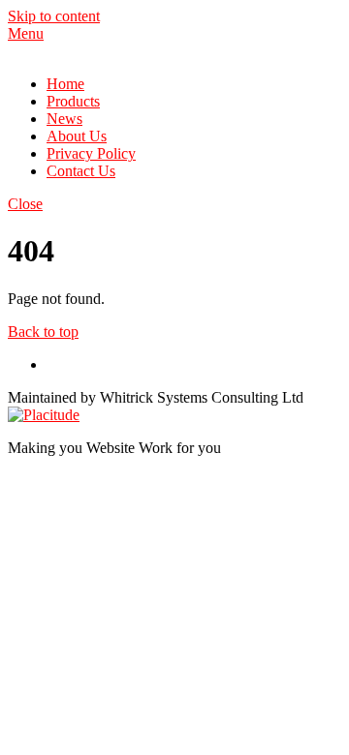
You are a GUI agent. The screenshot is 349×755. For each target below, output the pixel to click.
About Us (77, 136)
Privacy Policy (91, 153)
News (64, 118)
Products (73, 101)
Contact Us (81, 171)
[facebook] (54, 364)
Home (65, 84)
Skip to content (54, 16)
